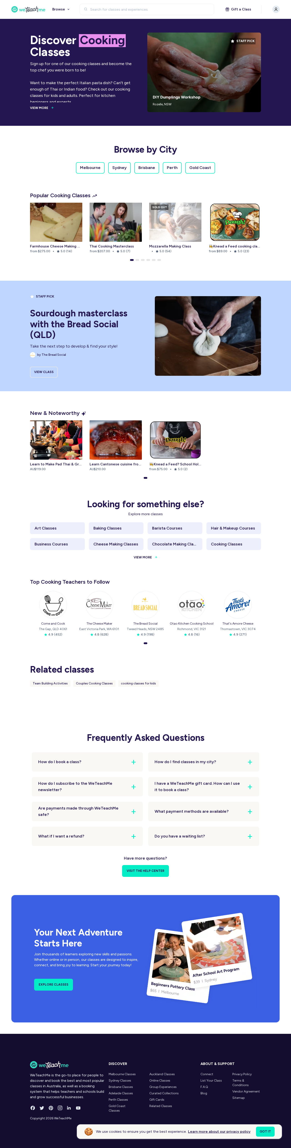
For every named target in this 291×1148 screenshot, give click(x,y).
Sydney (119, 167)
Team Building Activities (50, 683)
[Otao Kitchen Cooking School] (192, 605)
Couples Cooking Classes (94, 683)
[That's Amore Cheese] (238, 605)
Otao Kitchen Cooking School (191, 624)
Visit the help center (145, 871)
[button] (132, 260)
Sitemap (238, 1098)
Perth (172, 167)
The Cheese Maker (99, 624)
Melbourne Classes (122, 1074)
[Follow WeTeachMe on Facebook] (32, 1108)
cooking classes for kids (138, 683)
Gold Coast (200, 167)
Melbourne (90, 167)
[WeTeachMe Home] (68, 1064)
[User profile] (276, 9)
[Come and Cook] (53, 605)
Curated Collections (164, 1093)
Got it (265, 1131)
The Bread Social (145, 624)
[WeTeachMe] (28, 9)
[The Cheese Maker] (99, 605)
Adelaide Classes (121, 1093)
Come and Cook (53, 624)
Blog (204, 1093)
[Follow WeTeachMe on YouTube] (78, 1108)
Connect (207, 1074)
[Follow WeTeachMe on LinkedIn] (69, 1108)
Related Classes (160, 1106)
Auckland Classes (162, 1074)
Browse (58, 9)
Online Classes (159, 1080)
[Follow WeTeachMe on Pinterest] (51, 1108)
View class (44, 372)
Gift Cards (156, 1100)
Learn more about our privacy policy (219, 1131)
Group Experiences (163, 1087)
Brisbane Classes (121, 1087)
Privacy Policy (242, 1074)
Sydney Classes (120, 1080)
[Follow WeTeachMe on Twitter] (42, 1108)
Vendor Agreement (246, 1091)
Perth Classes (118, 1100)
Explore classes (53, 985)
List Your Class (211, 1080)
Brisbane (146, 167)
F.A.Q (204, 1087)
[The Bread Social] (145, 605)
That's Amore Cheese (237, 624)
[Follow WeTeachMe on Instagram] (60, 1108)
